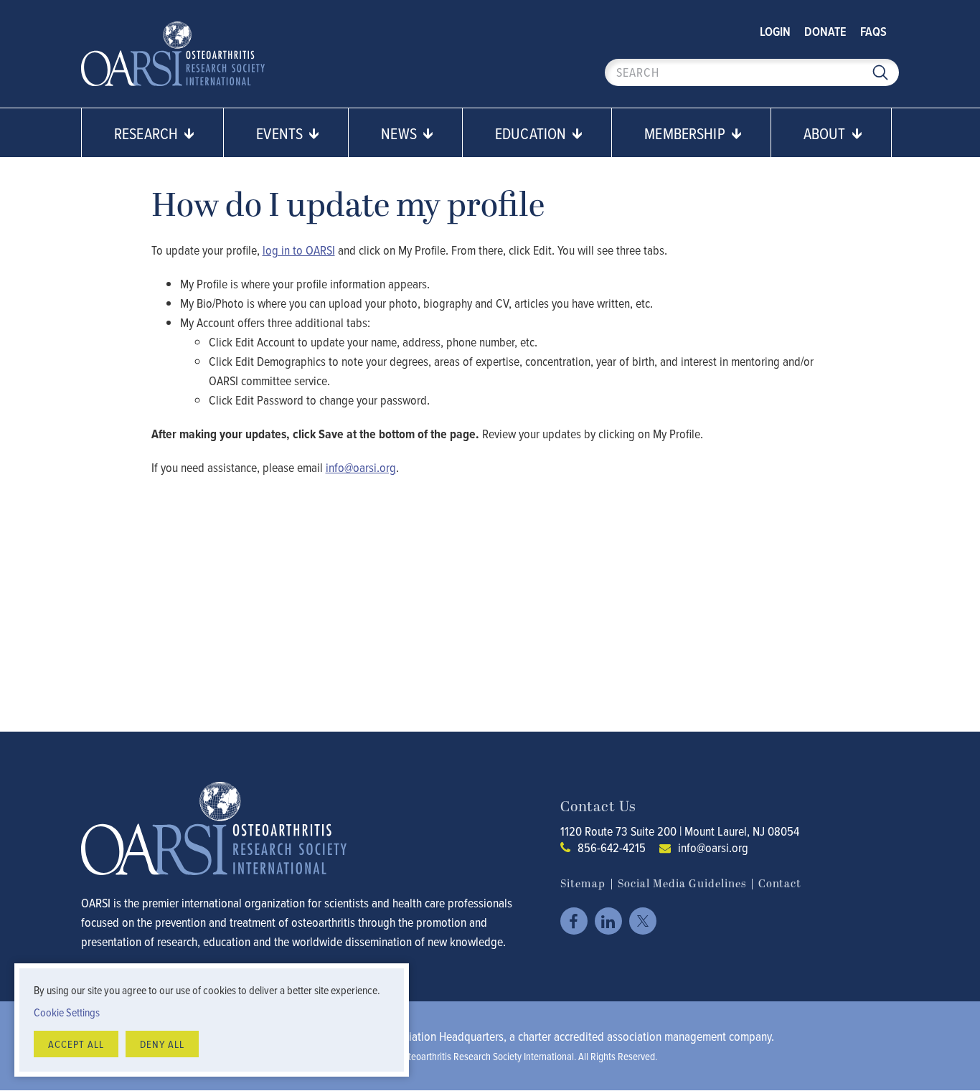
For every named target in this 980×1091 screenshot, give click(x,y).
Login (775, 31)
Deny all (162, 1044)
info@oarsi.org (713, 847)
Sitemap (583, 884)
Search (880, 72)
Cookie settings (67, 1012)
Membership (686, 133)
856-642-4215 (612, 847)
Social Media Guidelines (682, 884)
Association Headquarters (442, 1036)
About (826, 133)
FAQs (873, 31)
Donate (825, 31)
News (400, 133)
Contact (779, 884)
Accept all (76, 1044)
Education (532, 133)
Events (281, 133)
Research (148, 133)
